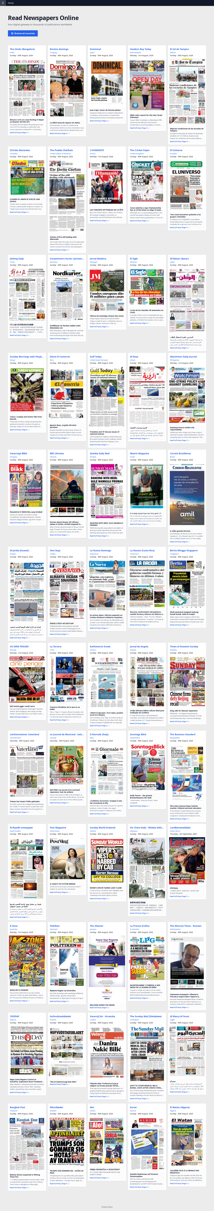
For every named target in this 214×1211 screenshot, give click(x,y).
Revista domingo (59, 49)
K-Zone (14, 925)
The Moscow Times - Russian (185, 925)
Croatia (93, 1020)
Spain (92, 52)
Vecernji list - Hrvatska (102, 1016)
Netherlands (175, 929)
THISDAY (14, 1016)
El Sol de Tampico (179, 49)
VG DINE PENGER (19, 646)
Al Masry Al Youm (179, 1016)
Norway (13, 650)
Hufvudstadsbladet (60, 1016)
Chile (52, 650)
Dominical (95, 49)
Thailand (13, 1111)
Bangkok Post (17, 1107)
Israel (132, 457)
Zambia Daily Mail (99, 453)
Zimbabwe (134, 1020)
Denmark (53, 929)
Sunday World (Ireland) (102, 827)
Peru (52, 360)
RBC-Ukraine (57, 453)
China (12, 262)
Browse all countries (24, 33)
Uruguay (53, 52)
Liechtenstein (15, 738)
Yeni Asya (55, 550)
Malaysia (133, 831)
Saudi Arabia (15, 831)
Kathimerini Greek (100, 646)
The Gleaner (96, 925)
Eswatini (173, 650)
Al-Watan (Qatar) (179, 258)
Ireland (93, 831)
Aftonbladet (56, 1107)
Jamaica (93, 929)
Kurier (133, 1107)
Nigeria (13, 1020)
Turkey (52, 554)
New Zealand (135, 52)
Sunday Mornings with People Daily (27, 356)
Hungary (13, 457)
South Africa (175, 831)
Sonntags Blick (138, 734)
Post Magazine (58, 827)
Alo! (92, 1107)
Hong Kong (54, 831)
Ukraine (53, 457)
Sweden (53, 1111)
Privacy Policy (107, 1207)
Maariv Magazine (139, 453)
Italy (92, 738)
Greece (93, 650)
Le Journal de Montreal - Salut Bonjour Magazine (67, 734)
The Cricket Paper (140, 150)
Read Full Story (18, 133)
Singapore (174, 554)
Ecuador (173, 153)
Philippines (174, 360)
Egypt (172, 1020)
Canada (53, 738)
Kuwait (13, 554)
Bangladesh (175, 738)
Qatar (172, 262)
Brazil (172, 457)
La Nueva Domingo (100, 550)
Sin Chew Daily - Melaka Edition (147, 827)
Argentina (94, 554)
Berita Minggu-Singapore (184, 550)
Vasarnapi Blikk (18, 453)
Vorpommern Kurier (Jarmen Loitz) (67, 258)
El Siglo (134, 258)
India (12, 52)
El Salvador (134, 929)
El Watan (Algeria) (180, 1107)
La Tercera (55, 646)
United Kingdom (137, 153)
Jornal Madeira (98, 258)
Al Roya (134, 356)
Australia (13, 929)
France (92, 153)
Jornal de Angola (139, 646)
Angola (133, 650)
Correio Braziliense (180, 453)
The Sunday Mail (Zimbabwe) (146, 1016)
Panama (133, 262)
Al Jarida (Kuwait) (19, 550)
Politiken (55, 925)
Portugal (93, 262)
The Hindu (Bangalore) (22, 49)
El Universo (176, 150)
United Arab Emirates (99, 360)
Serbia (92, 1111)
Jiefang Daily (17, 258)
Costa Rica (134, 554)
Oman (132, 360)
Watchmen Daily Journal (183, 356)
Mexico (173, 52)
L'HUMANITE (97, 150)
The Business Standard (182, 734)
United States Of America (60, 153)
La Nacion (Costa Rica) (142, 550)
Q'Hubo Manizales (20, 150)
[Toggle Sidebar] (3, 3)
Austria (133, 1111)
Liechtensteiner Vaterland (24, 734)
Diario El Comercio (60, 356)
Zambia (93, 457)
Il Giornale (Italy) (99, 734)
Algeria (173, 1111)
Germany (53, 262)
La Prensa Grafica (139, 925)
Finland (53, 1020)
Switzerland (135, 738)
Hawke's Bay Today (140, 49)
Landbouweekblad (180, 827)
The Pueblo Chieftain (61, 150)
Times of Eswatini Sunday (184, 646)
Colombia (14, 153)
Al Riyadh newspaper (21, 827)
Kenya (12, 360)
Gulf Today (96, 356)
